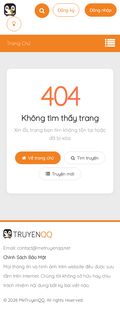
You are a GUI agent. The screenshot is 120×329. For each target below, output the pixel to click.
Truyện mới (63, 174)
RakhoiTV (72, 316)
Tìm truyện (87, 157)
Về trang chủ (41, 157)
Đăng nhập (101, 10)
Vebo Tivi (93, 316)
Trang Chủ (18, 43)
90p (33, 316)
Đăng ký (66, 10)
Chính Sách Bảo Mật (24, 257)
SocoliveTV (49, 316)
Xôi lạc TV (51, 310)
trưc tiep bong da (21, 310)
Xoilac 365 (73, 310)
